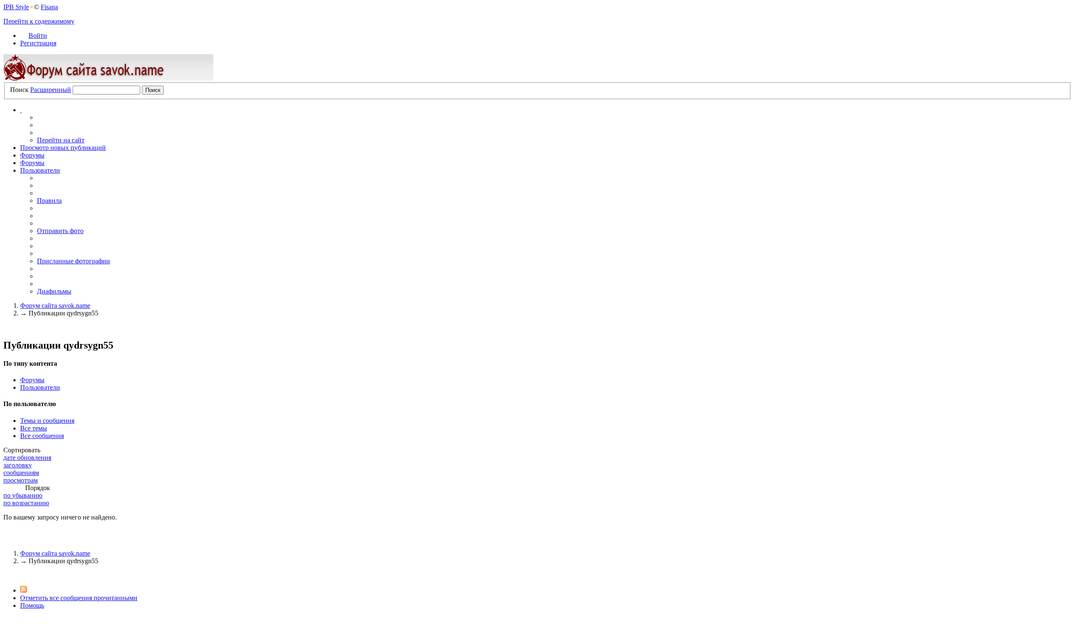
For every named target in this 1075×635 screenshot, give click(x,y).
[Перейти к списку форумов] (108, 78)
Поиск (19, 89)
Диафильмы (54, 291)
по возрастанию (26, 502)
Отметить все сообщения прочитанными (78, 597)
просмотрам (20, 480)
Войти (38, 35)
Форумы (32, 155)
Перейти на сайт (60, 140)
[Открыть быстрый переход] (21, 109)
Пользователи (40, 170)
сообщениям (21, 472)
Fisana (49, 6)
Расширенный (50, 89)
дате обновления (27, 457)
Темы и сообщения (47, 420)
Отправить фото (60, 230)
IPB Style (16, 6)
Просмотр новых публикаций (63, 147)
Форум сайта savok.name (55, 553)
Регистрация (38, 43)
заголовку (17, 465)
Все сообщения (42, 435)
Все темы (33, 428)
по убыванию (22, 495)
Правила (49, 200)
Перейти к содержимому (38, 21)
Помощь (32, 605)
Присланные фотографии (73, 261)
